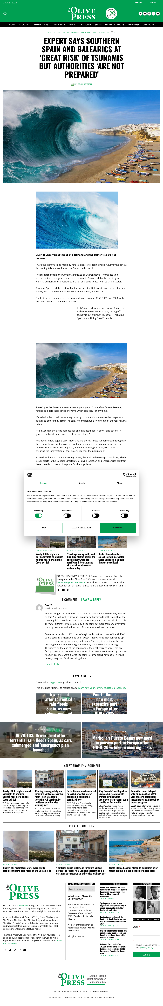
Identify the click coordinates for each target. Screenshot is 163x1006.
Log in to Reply (52, 664)
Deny (45, 528)
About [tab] (120, 483)
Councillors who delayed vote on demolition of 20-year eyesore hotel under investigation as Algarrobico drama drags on (145, 797)
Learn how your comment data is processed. (102, 687)
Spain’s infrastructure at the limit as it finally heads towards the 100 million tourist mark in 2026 (113, 920)
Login (153, 2)
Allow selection (81, 528)
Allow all (118, 528)
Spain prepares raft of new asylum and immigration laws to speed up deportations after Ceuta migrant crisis (113, 906)
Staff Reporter (85, 84)
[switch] (67, 516)
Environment (73, 32)
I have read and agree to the (148, 946)
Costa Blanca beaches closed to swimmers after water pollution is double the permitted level (111, 558)
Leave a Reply (91, 599)
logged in (55, 682)
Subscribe (137, 2)
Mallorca (92, 32)
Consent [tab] (43, 483)
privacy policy (146, 947)
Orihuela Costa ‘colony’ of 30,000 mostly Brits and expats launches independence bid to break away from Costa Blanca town (113, 948)
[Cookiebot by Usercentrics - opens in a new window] (125, 475)
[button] (92, 888)
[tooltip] (140, 14)
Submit (146, 954)
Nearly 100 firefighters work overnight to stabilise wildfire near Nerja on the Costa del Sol (49, 558)
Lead (83, 32)
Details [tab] (81, 483)
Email (136, 927)
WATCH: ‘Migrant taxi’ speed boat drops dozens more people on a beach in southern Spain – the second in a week (113, 934)
